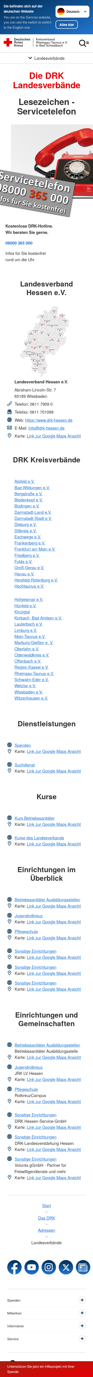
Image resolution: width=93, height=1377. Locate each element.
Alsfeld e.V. (24, 481)
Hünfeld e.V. (25, 605)
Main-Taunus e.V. (29, 636)
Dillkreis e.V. (25, 531)
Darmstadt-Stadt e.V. (33, 518)
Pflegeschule (26, 931)
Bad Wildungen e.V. (32, 487)
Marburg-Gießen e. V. (33, 642)
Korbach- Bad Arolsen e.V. (38, 618)
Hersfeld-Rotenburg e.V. (36, 580)
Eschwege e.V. (27, 537)
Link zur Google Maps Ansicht (54, 436)
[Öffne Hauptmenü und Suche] (84, 43)
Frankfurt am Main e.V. (34, 549)
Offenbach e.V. (27, 661)
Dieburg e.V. (25, 524)
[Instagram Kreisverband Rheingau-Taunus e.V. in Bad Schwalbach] (49, 1267)
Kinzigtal (22, 612)
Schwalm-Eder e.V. (31, 679)
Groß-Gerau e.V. (29, 567)
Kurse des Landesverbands (39, 838)
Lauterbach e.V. (28, 624)
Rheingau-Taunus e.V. (34, 673)
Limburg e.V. (25, 630)
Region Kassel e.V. (31, 667)
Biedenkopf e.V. (28, 500)
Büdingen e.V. (27, 506)
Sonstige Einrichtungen (35, 951)
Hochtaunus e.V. (29, 586)
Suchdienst (25, 765)
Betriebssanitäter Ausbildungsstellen (47, 899)
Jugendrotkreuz (29, 915)
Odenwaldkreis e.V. (31, 655)
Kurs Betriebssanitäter (35, 818)
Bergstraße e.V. (28, 493)
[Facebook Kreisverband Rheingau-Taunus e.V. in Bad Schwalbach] (14, 1267)
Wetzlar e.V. (25, 685)
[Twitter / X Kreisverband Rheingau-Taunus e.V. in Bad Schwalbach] (66, 1267)
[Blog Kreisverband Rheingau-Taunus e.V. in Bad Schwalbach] (83, 1267)
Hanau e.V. (24, 574)
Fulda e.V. (23, 561)
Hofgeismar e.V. (28, 599)
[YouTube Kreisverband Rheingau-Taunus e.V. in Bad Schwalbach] (31, 1267)
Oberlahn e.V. (26, 649)
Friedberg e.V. (27, 555)
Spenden (23, 745)
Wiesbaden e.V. (28, 692)
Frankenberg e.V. (29, 543)
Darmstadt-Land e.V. (32, 512)
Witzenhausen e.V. (31, 698)
